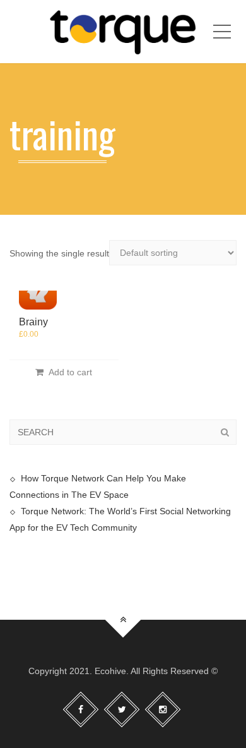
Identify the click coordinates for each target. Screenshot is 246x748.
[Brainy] (38, 291)
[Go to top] (123, 619)
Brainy (33, 322)
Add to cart (68, 372)
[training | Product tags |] (123, 31)
